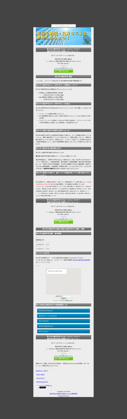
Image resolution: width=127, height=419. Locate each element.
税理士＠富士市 (44, 331)
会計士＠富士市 (44, 321)
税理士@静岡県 (40, 374)
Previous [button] (34, 36)
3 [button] (65, 46)
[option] (63, 36)
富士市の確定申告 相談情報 (81, 260)
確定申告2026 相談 (41, 370)
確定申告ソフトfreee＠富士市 (48, 316)
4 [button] (67, 46)
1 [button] (59, 46)
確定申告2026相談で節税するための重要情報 (63, 393)
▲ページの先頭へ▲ (45, 385)
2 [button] (62, 46)
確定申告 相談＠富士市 (46, 326)
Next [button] (92, 36)
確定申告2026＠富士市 (46, 310)
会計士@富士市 (40, 378)
